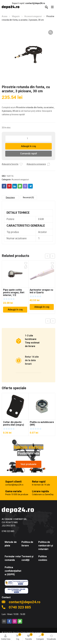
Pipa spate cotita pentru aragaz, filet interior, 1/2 (13, 292)
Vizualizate (51, 639)
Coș (18, 636)
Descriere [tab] (10, 197)
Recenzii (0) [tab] (28, 197)
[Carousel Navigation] (50, 256)
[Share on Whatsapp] (20, 186)
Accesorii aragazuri (33, 16)
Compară (40, 636)
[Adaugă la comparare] (48, 164)
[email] (4, 621)
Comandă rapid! (28, 153)
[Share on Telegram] (30, 186)
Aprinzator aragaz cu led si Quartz (41, 291)
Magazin (16, 16)
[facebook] (9, 621)
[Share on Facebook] (4, 186)
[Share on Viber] (25, 186)
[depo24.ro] (10, 7)
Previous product (47, 321)
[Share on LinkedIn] (14, 186)
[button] (50, 32)
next (52, 256)
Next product (53, 321)
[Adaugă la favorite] (21, 164)
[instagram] (14, 621)
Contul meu (5, 639)
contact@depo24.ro (35, 3)
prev (47, 256)
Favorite (28, 636)
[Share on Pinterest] (9, 186)
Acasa (4, 16)
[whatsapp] (20, 621)
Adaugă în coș (28, 146)
